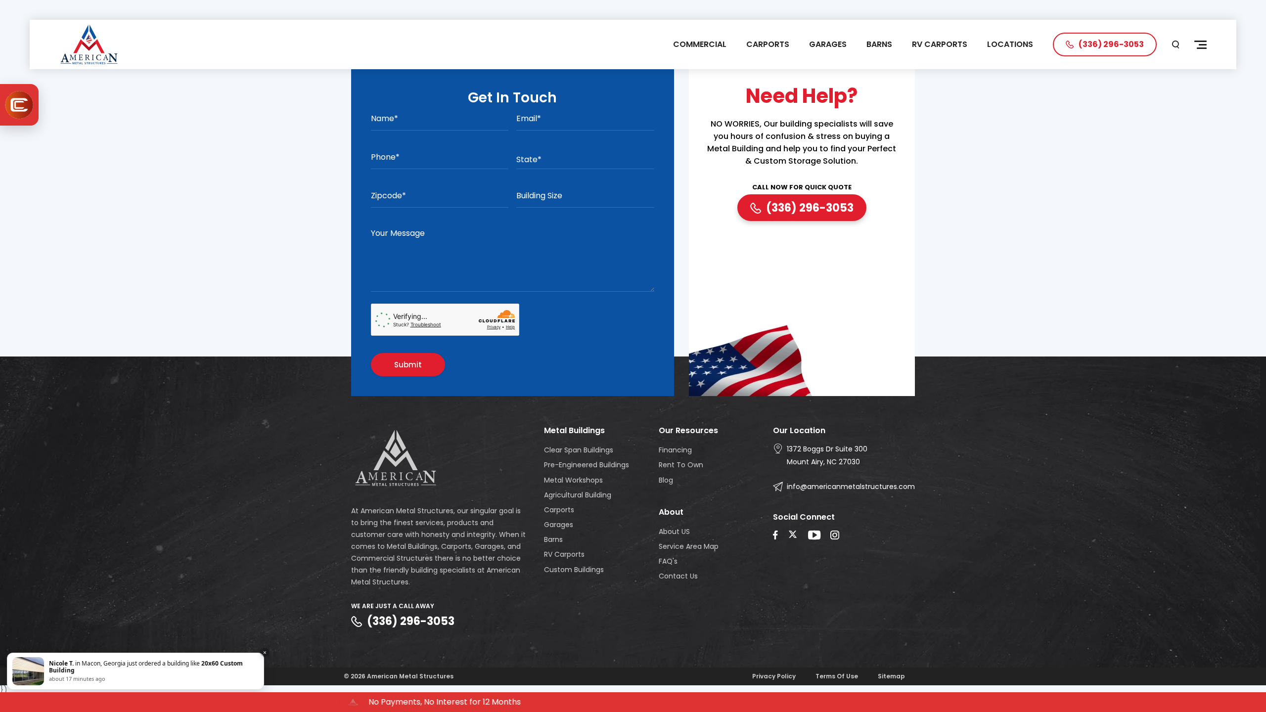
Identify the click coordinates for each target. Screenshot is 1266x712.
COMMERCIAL (699, 44)
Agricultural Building (577, 495)
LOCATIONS (1010, 44)
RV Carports (564, 554)
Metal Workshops (573, 480)
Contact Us (678, 576)
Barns (553, 539)
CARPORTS (767, 44)
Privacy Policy (774, 676)
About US (674, 531)
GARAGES (828, 44)
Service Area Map (689, 546)
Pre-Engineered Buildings (586, 465)
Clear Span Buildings (578, 450)
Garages (558, 525)
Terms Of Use (836, 676)
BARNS (879, 44)
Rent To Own (681, 465)
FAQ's (668, 561)
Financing (675, 450)
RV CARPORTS (939, 44)
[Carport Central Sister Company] (19, 105)
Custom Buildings (574, 570)
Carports (559, 510)
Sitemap (891, 676)
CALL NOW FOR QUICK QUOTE (802, 187)
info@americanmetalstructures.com (851, 486)
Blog (666, 480)
